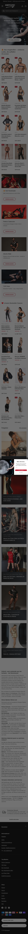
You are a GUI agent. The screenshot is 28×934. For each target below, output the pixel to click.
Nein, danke (21, 472)
